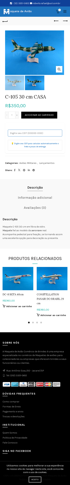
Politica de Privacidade (15, 437)
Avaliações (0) (35, 208)
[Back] (5, 21)
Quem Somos (10, 432)
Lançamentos (47, 163)
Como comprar (11, 401)
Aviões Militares (28, 163)
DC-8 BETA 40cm (13, 294)
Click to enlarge (59, 69)
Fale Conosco (10, 442)
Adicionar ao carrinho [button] (19, 306)
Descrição (35, 187)
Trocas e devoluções (14, 416)
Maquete (7, 230)
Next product (65, 21)
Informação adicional (35, 198)
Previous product (56, 21)
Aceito (35, 479)
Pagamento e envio (13, 411)
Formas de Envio (12, 406)
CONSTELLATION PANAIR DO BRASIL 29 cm (50, 299)
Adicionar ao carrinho (39, 115)
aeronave (36, 230)
